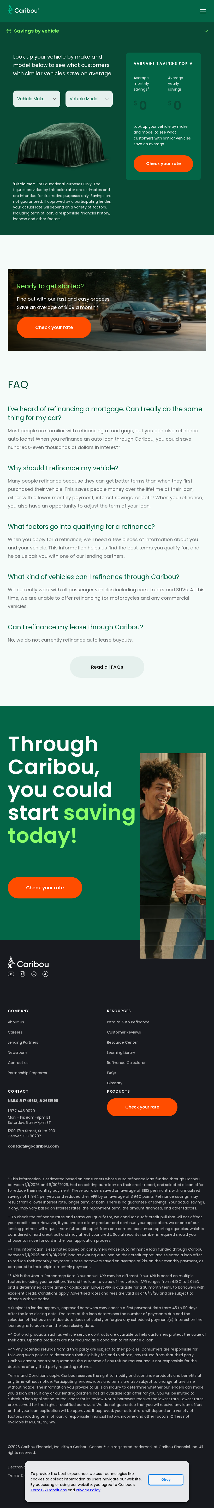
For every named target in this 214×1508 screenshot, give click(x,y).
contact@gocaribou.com (33, 1146)
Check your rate (163, 164)
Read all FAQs (107, 667)
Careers (15, 1032)
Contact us (18, 1062)
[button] (107, 31)
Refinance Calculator (126, 1062)
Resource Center (122, 1042)
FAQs (111, 1072)
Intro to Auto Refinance (128, 1022)
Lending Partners (23, 1042)
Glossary (114, 1083)
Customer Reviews (124, 1032)
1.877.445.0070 (21, 1110)
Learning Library (121, 1052)
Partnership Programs (27, 1072)
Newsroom (17, 1052)
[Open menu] (203, 11)
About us (16, 1022)
